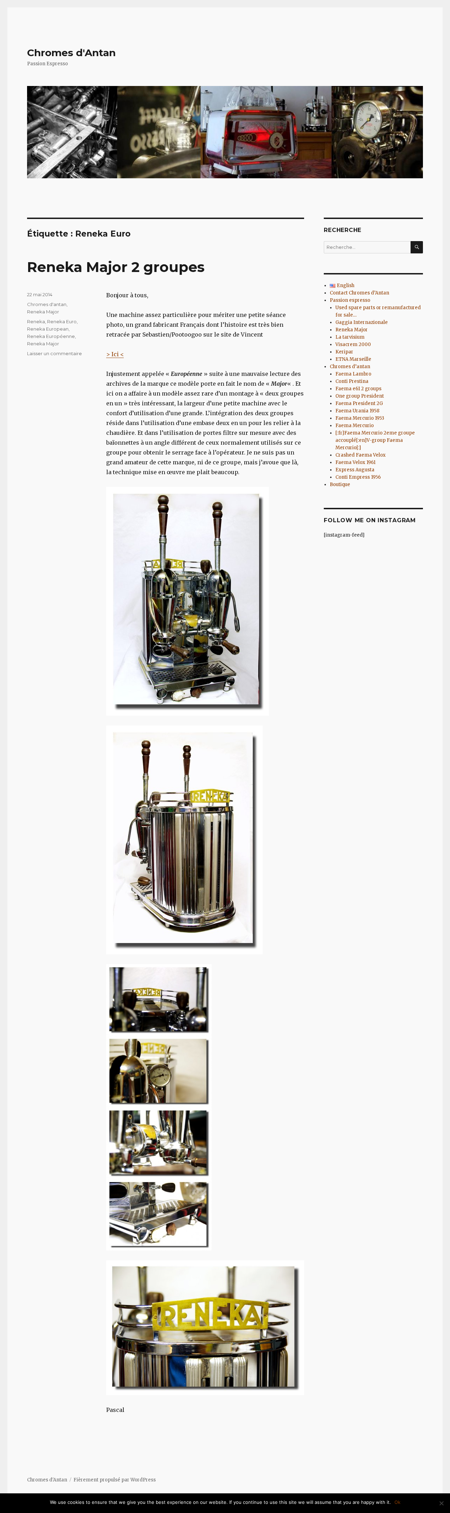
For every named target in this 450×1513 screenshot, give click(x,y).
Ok (397, 1502)
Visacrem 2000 (353, 344)
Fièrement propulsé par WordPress (114, 1480)
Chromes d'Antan (71, 53)
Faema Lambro (353, 374)
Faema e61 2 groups (358, 389)
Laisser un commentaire (54, 353)
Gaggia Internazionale (361, 322)
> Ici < (115, 354)
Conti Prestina (351, 381)
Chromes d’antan (350, 367)
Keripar (344, 352)
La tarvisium (350, 337)
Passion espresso (350, 300)
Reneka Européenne (51, 336)
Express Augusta (354, 470)
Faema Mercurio (354, 426)
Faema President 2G (359, 403)
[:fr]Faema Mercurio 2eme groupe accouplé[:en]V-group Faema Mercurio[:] (375, 440)
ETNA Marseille (353, 359)
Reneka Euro (62, 321)
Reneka (36, 321)
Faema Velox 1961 (355, 462)
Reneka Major (43, 311)
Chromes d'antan (46, 304)
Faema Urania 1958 (357, 411)
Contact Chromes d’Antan (359, 293)
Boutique (340, 484)
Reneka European (48, 329)
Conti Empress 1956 (358, 477)
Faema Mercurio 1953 (359, 418)
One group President (359, 396)
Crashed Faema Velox (360, 455)
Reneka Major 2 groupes (116, 267)
